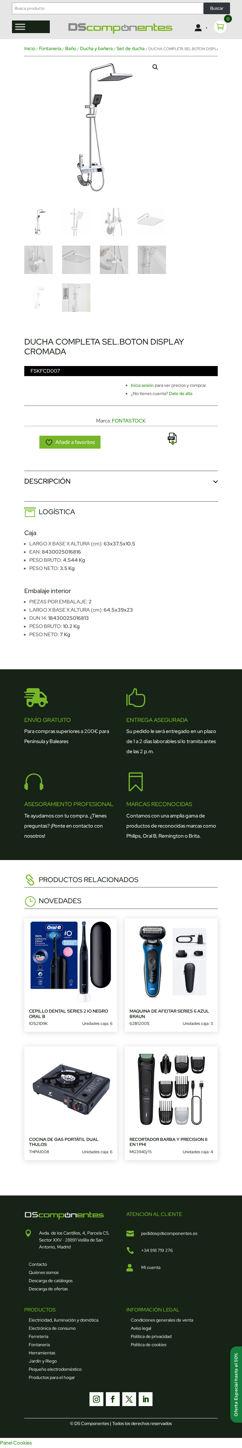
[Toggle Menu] (20, 27)
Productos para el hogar (52, 1377)
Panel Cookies (16, 1442)
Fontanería (50, 48)
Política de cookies (148, 1344)
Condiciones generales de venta (162, 1320)
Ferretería (38, 1336)
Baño (70, 48)
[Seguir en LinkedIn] (146, 1399)
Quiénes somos (44, 1272)
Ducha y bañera (96, 48)
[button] (155, 67)
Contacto (38, 1264)
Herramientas (42, 1353)
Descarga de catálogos (50, 1280)
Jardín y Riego (43, 1361)
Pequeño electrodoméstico (55, 1369)
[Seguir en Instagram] (96, 1399)
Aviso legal (141, 1328)
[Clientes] (200, 28)
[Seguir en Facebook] (113, 1399)
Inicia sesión (142, 385)
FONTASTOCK (129, 420)
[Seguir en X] (129, 1399)
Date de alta (180, 393)
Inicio (29, 48)
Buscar (216, 8)
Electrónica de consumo (52, 1328)
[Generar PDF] (172, 439)
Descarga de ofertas (48, 1289)
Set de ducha (131, 48)
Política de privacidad (151, 1336)
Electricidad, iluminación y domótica (63, 1320)
